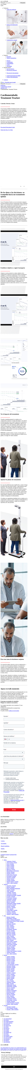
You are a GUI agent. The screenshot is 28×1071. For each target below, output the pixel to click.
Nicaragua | (11, 904)
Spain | (10, 996)
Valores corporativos (11, 58)
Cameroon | (11, 861)
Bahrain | (11, 917)
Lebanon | (11, 932)
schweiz (7, 1024)
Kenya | (10, 868)
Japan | (10, 926)
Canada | (11, 889)
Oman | (10, 936)
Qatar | (10, 940)
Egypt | (10, 864)
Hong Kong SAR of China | (15, 921)
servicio (11, 833)
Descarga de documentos (12, 73)
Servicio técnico (10, 69)
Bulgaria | (11, 960)
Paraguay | (11, 907)
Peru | (10, 909)
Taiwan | (10, 947)
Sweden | (11, 997)
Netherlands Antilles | (14, 903)
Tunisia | (10, 879)
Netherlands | (11, 985)
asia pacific (7, 1037)
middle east (7, 1032)
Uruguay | (11, 911)
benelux (7, 1039)
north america (8, 1022)
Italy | (10, 979)
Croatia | (10, 962)
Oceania (5, 1005)
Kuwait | (10, 930)
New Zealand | (12, 1008)
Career (8, 64)
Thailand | (11, 948)
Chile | (10, 891)
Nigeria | (10, 872)
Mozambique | (13, 870)
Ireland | (10, 978)
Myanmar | (11, 934)
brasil (6, 1033)
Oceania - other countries (12, 1009)
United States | (12, 910)
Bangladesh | (12, 918)
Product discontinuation (12, 77)
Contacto (6, 79)
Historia (8, 60)
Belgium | (11, 957)
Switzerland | (11, 998)
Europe (5, 955)
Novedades (9, 66)
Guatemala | (11, 899)
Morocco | (11, 869)
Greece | (10, 974)
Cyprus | (10, 963)
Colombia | (11, 892)
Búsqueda (23, 2)
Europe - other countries (12, 1004)
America (6, 884)
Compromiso (10, 62)
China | (13, 919)
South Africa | (12, 874)
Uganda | (11, 880)
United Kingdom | (13, 1002)
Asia (5, 915)
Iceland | (10, 977)
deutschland (7, 1018)
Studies (3, 848)
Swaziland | (11, 876)
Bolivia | (11, 887)
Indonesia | (11, 923)
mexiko (3, 1050)
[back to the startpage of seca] (8, 82)
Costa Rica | (11, 894)
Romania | (11, 991)
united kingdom (8, 1021)
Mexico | (11, 902)
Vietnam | (11, 952)
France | (10, 971)
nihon (6, 1027)
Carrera (3, 841)
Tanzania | (11, 877)
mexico (6, 1028)
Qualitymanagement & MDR (13, 75)
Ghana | (10, 866)
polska (6, 1031)
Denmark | (11, 966)
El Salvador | (12, 898)
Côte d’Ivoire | (12, 862)
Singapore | (11, 943)
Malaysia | (11, 933)
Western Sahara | (12, 881)
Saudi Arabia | (12, 941)
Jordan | (10, 928)
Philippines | (11, 938)
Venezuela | (11, 913)
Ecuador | (11, 896)
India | (10, 922)
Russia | (10, 993)
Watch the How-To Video (7, 130)
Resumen (9, 56)
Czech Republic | (13, 964)
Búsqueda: (3, 2)
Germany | (11, 972)
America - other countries (13, 914)
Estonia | (10, 968)
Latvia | (10, 981)
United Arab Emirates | (14, 951)
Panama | (11, 906)
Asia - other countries (12, 953)
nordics (6, 1035)
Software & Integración (12, 24)
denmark (7, 1042)
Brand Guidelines (5, 846)
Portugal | (12, 990)
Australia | (11, 1006)
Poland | (10, 989)
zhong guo (7, 1025)
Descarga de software (12, 70)
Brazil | (13, 888)
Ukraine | (11, 1001)
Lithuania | (11, 982)
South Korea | (12, 944)
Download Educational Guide (8, 127)
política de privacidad (14, 710)
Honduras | (11, 900)
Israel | (10, 925)
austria (6, 1029)
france (6, 1020)
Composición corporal (12, 40)
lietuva (6, 1040)
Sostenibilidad (10, 63)
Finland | (10, 970)
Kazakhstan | (12, 929)
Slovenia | (11, 994)
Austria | (11, 956)
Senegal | (10, 873)
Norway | (11, 987)
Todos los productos (11, 9)
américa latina (8, 1036)
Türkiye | (11, 949)
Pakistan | (11, 937)
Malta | (10, 983)
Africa (5, 860)
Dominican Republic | (14, 895)
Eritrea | (10, 865)
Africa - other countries (12, 883)
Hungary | (11, 975)
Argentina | (11, 885)
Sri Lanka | (11, 945)
